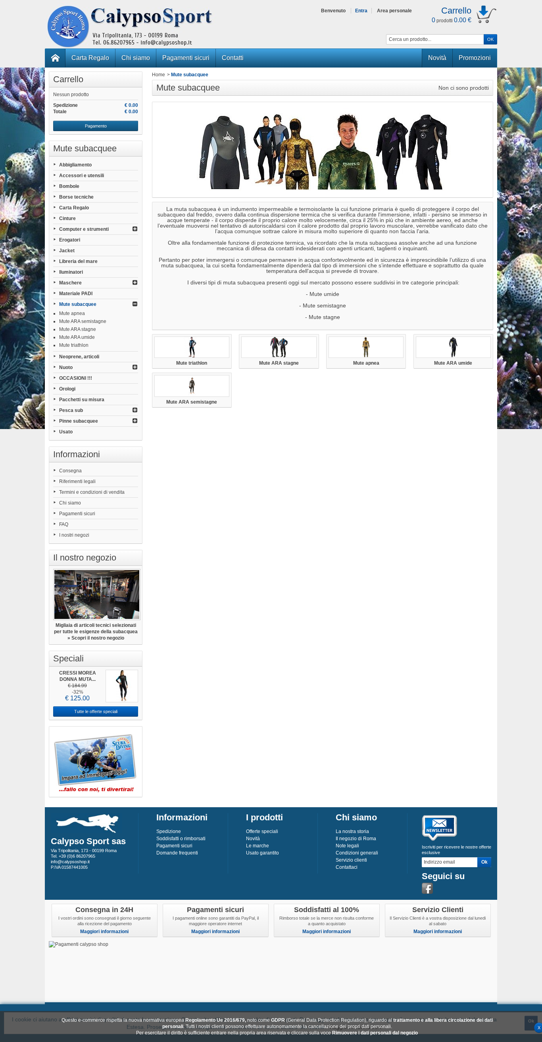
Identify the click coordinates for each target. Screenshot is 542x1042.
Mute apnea (72, 313)
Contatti (233, 57)
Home (158, 74)
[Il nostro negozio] (95, 594)
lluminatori (71, 272)
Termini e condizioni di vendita (92, 492)
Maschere (70, 283)
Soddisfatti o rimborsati (181, 838)
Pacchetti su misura (81, 399)
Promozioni (475, 57)
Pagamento (96, 126)
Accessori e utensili (81, 175)
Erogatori (69, 240)
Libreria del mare (78, 261)
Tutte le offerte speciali (95, 711)
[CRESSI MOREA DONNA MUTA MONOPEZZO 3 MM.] (122, 686)
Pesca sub (71, 410)
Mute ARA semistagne (82, 321)
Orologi (67, 389)
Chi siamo (135, 57)
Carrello (68, 79)
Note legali (347, 846)
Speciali (68, 658)
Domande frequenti (177, 853)
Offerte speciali (262, 831)
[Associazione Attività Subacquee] (95, 762)
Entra (361, 11)
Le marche (257, 846)
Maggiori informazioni (104, 931)
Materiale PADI (75, 293)
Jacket (67, 250)
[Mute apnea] (366, 347)
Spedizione (168, 831)
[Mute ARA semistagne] (191, 385)
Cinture (67, 218)
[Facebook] (427, 888)
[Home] (55, 58)
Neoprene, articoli (79, 357)
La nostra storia (352, 831)
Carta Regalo (90, 57)
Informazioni (76, 454)
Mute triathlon (73, 345)
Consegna (70, 471)
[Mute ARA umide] (453, 347)
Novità (437, 57)
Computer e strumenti (84, 229)
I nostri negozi (74, 535)
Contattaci (346, 867)
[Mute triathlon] (191, 347)
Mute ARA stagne (77, 329)
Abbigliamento (75, 165)
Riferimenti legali (77, 481)
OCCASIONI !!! (75, 378)
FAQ (63, 524)
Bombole (69, 186)
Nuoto (66, 367)
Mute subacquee (77, 304)
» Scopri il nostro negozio (95, 638)
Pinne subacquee (78, 421)
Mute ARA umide (77, 337)
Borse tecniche (76, 197)
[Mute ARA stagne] (278, 347)
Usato (66, 432)
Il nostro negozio (84, 558)
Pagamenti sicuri (185, 57)
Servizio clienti (351, 860)
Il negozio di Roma (356, 838)
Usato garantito (262, 853)
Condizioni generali (357, 853)
